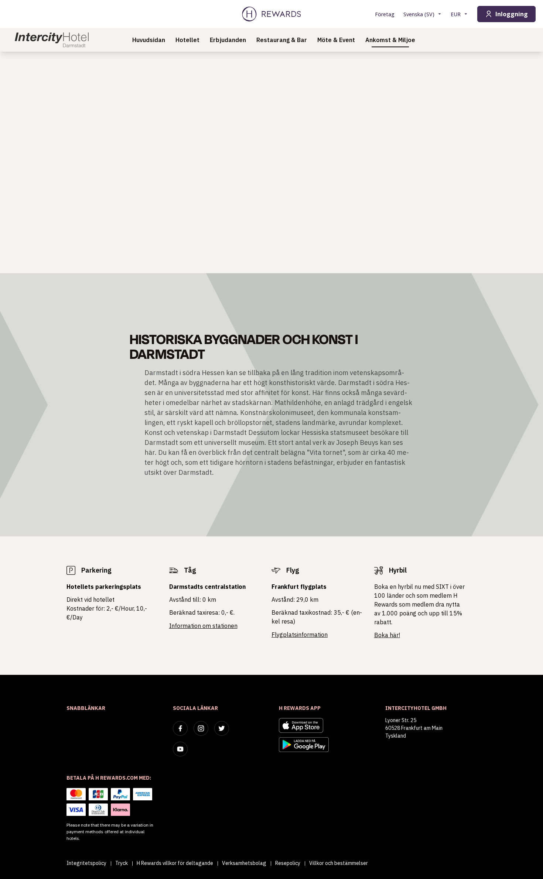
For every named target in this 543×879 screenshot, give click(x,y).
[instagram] (201, 728)
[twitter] (221, 728)
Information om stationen (203, 625)
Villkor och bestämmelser (338, 863)
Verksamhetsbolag (244, 863)
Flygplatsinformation (300, 634)
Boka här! (387, 635)
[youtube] (180, 749)
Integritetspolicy (86, 863)
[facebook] (180, 728)
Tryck (121, 863)
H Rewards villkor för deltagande (175, 863)
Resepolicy (287, 863)
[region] (271, 162)
